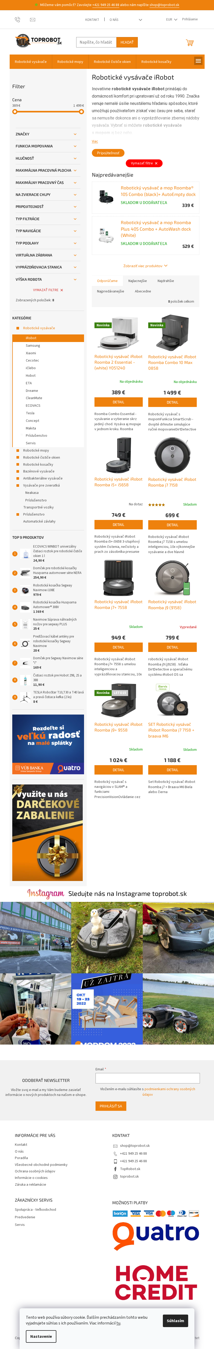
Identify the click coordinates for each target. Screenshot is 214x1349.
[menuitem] (31, 62)
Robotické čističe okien (41, 457)
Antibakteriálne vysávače (43, 478)
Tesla (30, 413)
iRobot (31, 338)
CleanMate (34, 398)
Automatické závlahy (39, 521)
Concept (32, 420)
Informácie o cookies (31, 1177)
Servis (31, 443)
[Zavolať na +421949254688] (22, 19)
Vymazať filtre (45, 290)
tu (118, 1323)
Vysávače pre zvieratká (41, 485)
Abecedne (143, 291)
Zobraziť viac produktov (142, 265)
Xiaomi (31, 353)
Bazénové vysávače (39, 471)
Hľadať (127, 42)
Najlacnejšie (137, 281)
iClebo (31, 368)
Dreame (32, 390)
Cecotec (32, 360)
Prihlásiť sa (111, 1106)
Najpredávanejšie (110, 291)
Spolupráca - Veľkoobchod (35, 1209)
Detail (118, 402)
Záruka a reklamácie (30, 1184)
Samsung (33, 345)
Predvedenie (25, 1217)
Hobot (30, 375)
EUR (169, 19)
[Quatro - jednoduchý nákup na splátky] (48, 744)
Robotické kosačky (38, 464)
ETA (29, 383)
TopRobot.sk (130, 1169)
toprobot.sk (129, 1176)
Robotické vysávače (39, 328)
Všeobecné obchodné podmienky (41, 1164)
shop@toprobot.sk (164, 5)
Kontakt (92, 19)
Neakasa (32, 492)
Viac (95, 141)
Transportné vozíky (38, 507)
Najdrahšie (166, 281)
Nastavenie (41, 1336)
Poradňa (21, 1158)
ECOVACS (33, 405)
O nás (114, 19)
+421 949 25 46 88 (105, 5)
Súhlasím (175, 1321)
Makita (31, 428)
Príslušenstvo (36, 435)
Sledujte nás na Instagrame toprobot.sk (127, 893)
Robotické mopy (36, 450)
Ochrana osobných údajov (35, 1171)
